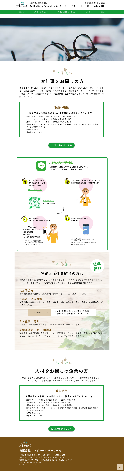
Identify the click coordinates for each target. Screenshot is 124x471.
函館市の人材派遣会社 (38, 3)
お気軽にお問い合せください (96, 3)
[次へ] (120, 467)
